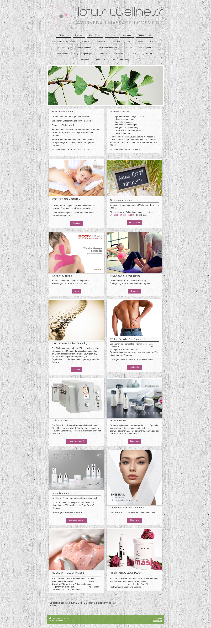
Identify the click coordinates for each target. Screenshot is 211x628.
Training (134, 291)
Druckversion (57, 618)
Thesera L (134, 520)
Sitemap (67, 618)
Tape (76, 291)
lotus (150, 212)
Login (159, 618)
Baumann (134, 441)
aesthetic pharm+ (76, 520)
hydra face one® (76, 441)
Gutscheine (134, 222)
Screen (76, 369)
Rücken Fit (134, 367)
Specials (76, 223)
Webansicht (157, 621)
